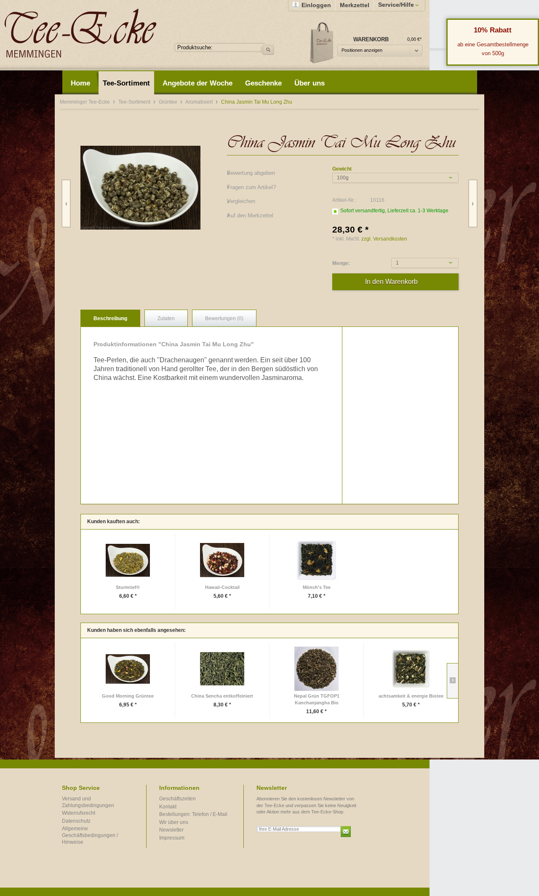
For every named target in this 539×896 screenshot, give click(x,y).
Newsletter (171, 830)
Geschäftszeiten (177, 799)
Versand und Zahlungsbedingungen (88, 802)
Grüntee (169, 102)
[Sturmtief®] (128, 560)
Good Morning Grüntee (128, 695)
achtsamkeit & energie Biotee (411, 695)
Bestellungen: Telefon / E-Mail (193, 814)
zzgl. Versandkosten (384, 239)
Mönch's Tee (317, 587)
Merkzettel (354, 5)
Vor (472, 203)
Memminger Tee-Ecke (81, 33)
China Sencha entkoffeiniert (222, 695)
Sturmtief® (128, 587)
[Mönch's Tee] (316, 560)
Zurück (66, 203)
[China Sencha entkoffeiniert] (222, 669)
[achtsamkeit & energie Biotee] (411, 669)
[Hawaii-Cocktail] (222, 560)
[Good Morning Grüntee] (128, 669)
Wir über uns (173, 822)
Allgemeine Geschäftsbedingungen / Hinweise (90, 835)
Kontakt (167, 807)
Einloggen (316, 5)
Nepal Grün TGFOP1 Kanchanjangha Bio (316, 699)
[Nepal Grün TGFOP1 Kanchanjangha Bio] (316, 669)
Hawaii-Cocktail (222, 587)
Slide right (452, 680)
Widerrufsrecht (78, 813)
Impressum (171, 838)
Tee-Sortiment (135, 102)
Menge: (341, 263)
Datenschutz (76, 821)
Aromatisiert (199, 102)
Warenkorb (322, 42)
